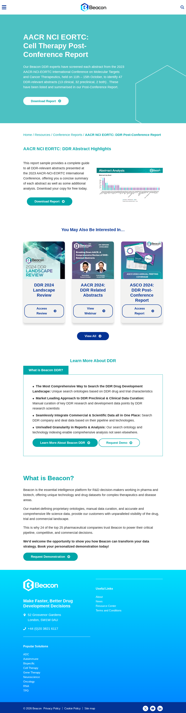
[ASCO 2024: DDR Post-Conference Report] (142, 260)
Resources (42, 135)
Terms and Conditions (109, 610)
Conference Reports (67, 135)
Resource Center (106, 605)
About (99, 596)
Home (27, 135)
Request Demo (116, 442)
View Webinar (90, 311)
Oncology (29, 681)
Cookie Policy (72, 708)
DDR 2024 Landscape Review (44, 290)
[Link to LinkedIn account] (160, 708)
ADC (26, 654)
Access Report (139, 311)
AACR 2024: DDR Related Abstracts (93, 290)
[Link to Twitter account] (145, 708)
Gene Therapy (31, 672)
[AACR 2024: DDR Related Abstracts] (93, 260)
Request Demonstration (48, 556)
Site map (89, 708)
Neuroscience (31, 677)
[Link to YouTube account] (152, 708)
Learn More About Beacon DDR (62, 442)
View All (90, 336)
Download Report (43, 101)
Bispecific (29, 663)
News (99, 601)
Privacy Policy (51, 708)
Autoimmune (30, 658)
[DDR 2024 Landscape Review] (44, 260)
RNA (26, 686)
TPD (26, 690)
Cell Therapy (30, 667)
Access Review (42, 311)
